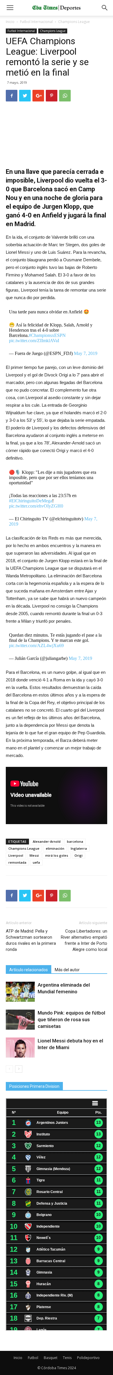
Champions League (74, 21)
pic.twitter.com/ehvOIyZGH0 (36, 505)
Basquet (50, 1357)
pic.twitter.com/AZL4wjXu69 (36, 645)
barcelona (75, 841)
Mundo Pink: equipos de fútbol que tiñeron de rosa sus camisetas (71, 1019)
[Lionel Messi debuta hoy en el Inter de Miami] (20, 1048)
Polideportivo (88, 1357)
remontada (17, 862)
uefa (36, 862)
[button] (105, 8)
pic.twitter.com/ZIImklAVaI (34, 340)
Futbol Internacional (36, 21)
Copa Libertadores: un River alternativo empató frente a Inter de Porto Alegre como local (84, 940)
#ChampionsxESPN (47, 335)
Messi (34, 855)
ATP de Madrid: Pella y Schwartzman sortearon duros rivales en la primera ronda (31, 940)
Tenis (67, 1357)
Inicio (10, 21)
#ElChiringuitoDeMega (30, 500)
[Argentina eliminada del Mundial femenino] (20, 992)
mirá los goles (56, 855)
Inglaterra (79, 848)
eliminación (55, 848)
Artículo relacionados (28, 969)
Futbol (33, 1357)
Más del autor (67, 969)
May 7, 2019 (85, 353)
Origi (78, 855)
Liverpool (15, 855)
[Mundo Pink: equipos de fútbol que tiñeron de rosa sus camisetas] (20, 1020)
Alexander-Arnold (47, 841)
